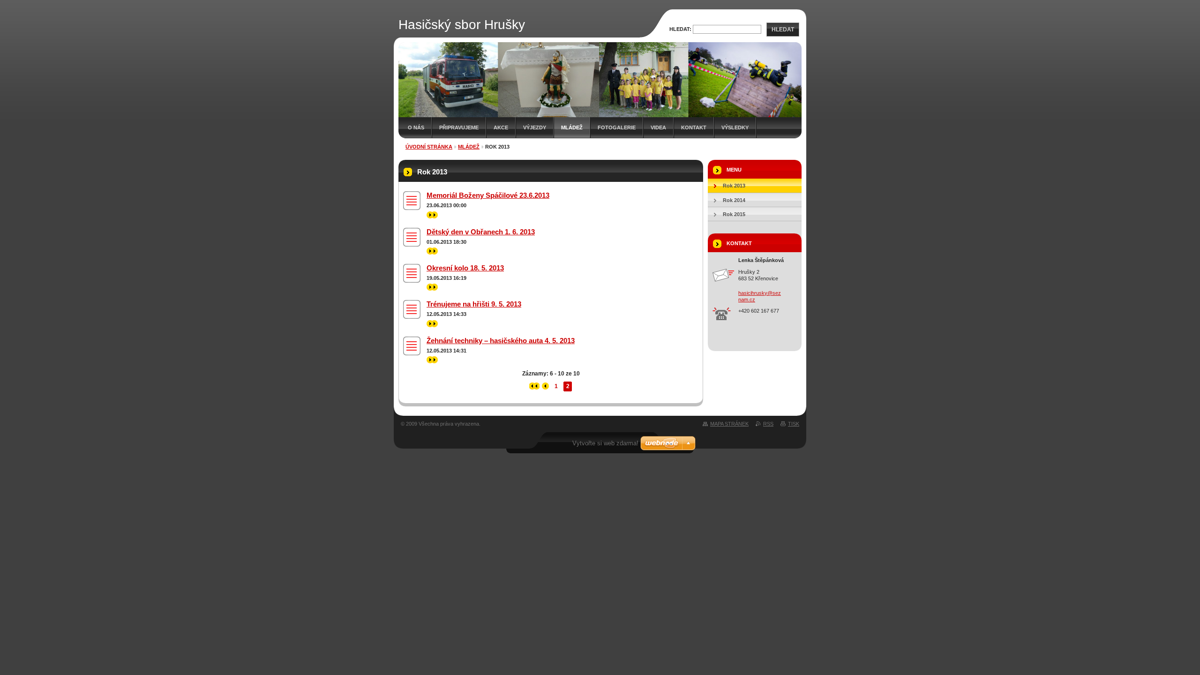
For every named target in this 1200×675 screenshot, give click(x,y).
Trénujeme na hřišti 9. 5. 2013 (474, 304)
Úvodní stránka (428, 147)
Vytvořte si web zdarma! (605, 443)
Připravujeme (459, 127)
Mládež (572, 127)
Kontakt (693, 127)
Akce (501, 127)
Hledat (783, 29)
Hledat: (680, 29)
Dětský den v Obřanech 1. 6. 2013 (481, 232)
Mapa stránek (729, 424)
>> (430, 214)
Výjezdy (534, 127)
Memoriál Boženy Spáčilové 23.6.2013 (488, 195)
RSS (768, 424)
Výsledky (735, 127)
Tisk (793, 424)
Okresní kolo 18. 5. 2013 (465, 268)
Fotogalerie (617, 127)
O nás (416, 127)
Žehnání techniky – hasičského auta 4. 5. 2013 (501, 341)
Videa (658, 127)
